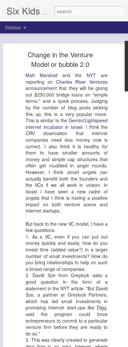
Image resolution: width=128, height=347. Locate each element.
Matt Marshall (41, 75)
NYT (91, 75)
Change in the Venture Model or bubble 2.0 (60, 59)
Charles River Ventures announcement (67, 85)
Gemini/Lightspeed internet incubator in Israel (67, 123)
